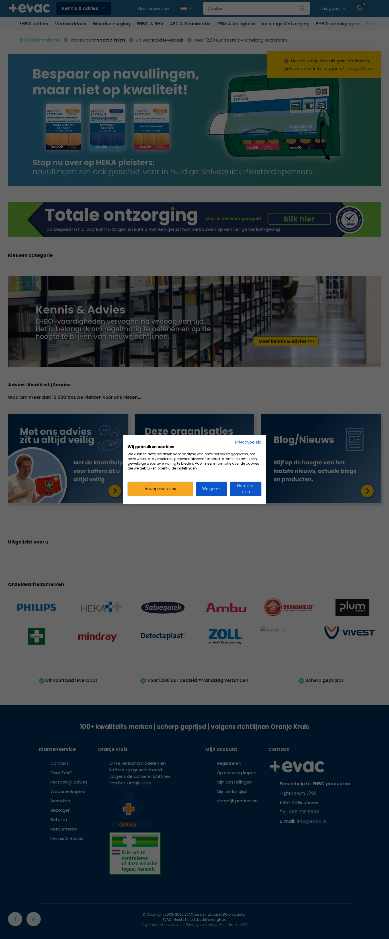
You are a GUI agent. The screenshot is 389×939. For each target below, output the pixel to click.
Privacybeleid (248, 442)
